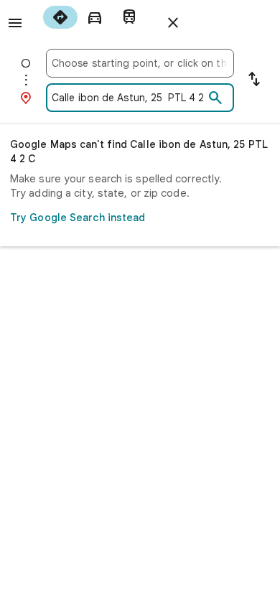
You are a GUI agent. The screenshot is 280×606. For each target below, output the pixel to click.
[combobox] (140, 63)
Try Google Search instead (78, 217)
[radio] (60, 17)
